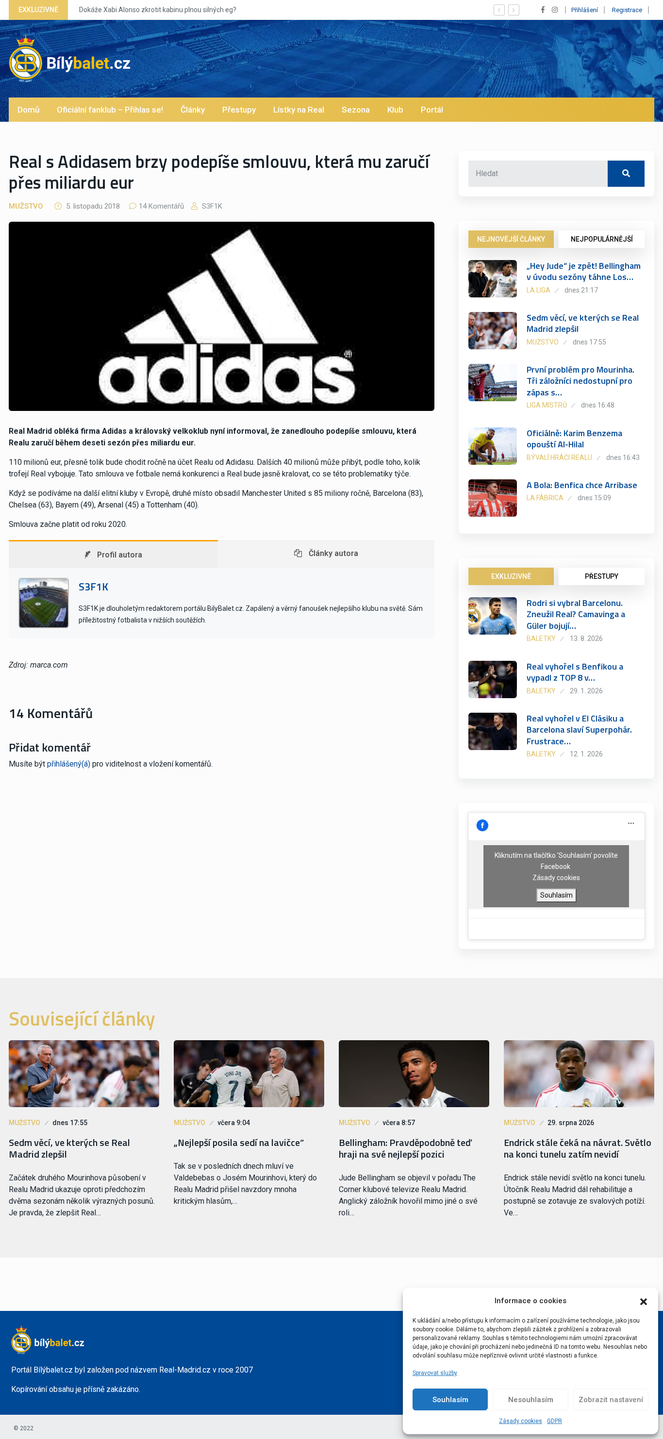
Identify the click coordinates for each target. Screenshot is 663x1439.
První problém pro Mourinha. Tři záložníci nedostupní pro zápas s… (580, 381)
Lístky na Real (298, 109)
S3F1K (211, 206)
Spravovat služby (435, 1373)
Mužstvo (26, 206)
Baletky (541, 638)
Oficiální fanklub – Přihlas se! (110, 109)
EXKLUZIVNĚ (511, 576)
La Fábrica (545, 498)
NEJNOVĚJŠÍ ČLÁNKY (511, 239)
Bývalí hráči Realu (559, 457)
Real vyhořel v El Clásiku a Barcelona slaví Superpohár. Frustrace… (579, 730)
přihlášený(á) (68, 764)
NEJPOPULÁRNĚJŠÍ (602, 239)
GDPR (554, 1421)
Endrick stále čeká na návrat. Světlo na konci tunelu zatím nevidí (577, 1148)
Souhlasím (450, 1399)
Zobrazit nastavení (611, 1399)
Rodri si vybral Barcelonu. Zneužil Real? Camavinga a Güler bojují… (576, 614)
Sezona (356, 109)
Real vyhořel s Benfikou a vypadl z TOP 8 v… (575, 672)
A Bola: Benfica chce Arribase (582, 484)
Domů (28, 109)
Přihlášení (584, 10)
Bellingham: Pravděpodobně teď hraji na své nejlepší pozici (405, 1148)
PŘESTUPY (601, 576)
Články (193, 109)
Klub (395, 109)
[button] (643, 1301)
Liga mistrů (547, 405)
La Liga (538, 290)
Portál (432, 109)
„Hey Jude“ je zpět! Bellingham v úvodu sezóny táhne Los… (584, 271)
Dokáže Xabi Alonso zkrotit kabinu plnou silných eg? (157, 10)
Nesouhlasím (530, 1399)
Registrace (627, 10)
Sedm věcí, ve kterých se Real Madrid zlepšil (583, 323)
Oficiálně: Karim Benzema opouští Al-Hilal (574, 438)
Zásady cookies (520, 1421)
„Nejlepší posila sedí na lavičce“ (239, 1142)
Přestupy (239, 109)
